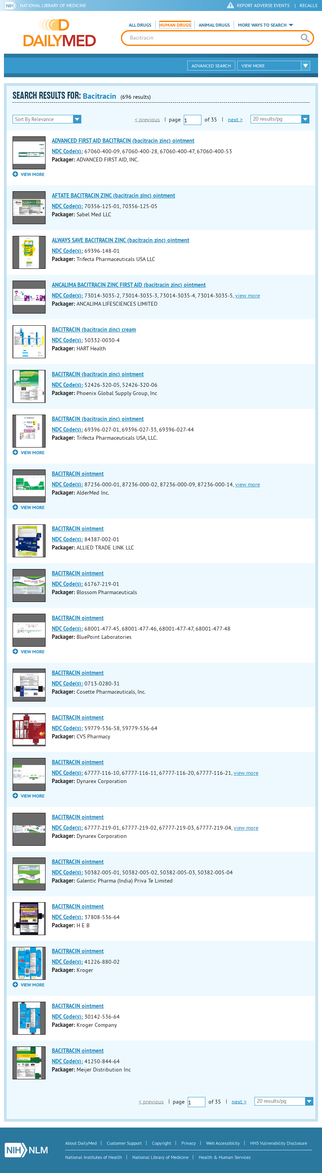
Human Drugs (175, 25)
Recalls (308, 5)
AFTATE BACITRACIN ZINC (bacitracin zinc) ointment (113, 195)
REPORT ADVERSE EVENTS (263, 5)
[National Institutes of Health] (12, 5)
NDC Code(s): (67, 151)
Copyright (161, 1143)
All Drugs (140, 25)
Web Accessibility (223, 1143)
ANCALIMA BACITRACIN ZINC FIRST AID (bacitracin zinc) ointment (129, 284)
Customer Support (124, 1143)
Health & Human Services (225, 1157)
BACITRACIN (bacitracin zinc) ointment (98, 374)
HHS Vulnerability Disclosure (278, 1143)
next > (235, 119)
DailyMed (60, 32)
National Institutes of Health (93, 1157)
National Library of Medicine (53, 5)
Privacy (188, 1143)
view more (247, 295)
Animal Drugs (214, 25)
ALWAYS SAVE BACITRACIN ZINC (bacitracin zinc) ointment (120, 240)
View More (253, 66)
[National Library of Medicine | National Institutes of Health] (26, 1150)
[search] (305, 38)
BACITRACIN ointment (78, 473)
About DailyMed (81, 1143)
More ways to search (262, 25)
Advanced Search (211, 66)
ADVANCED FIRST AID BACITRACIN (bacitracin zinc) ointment (123, 140)
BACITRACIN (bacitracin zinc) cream (94, 329)
